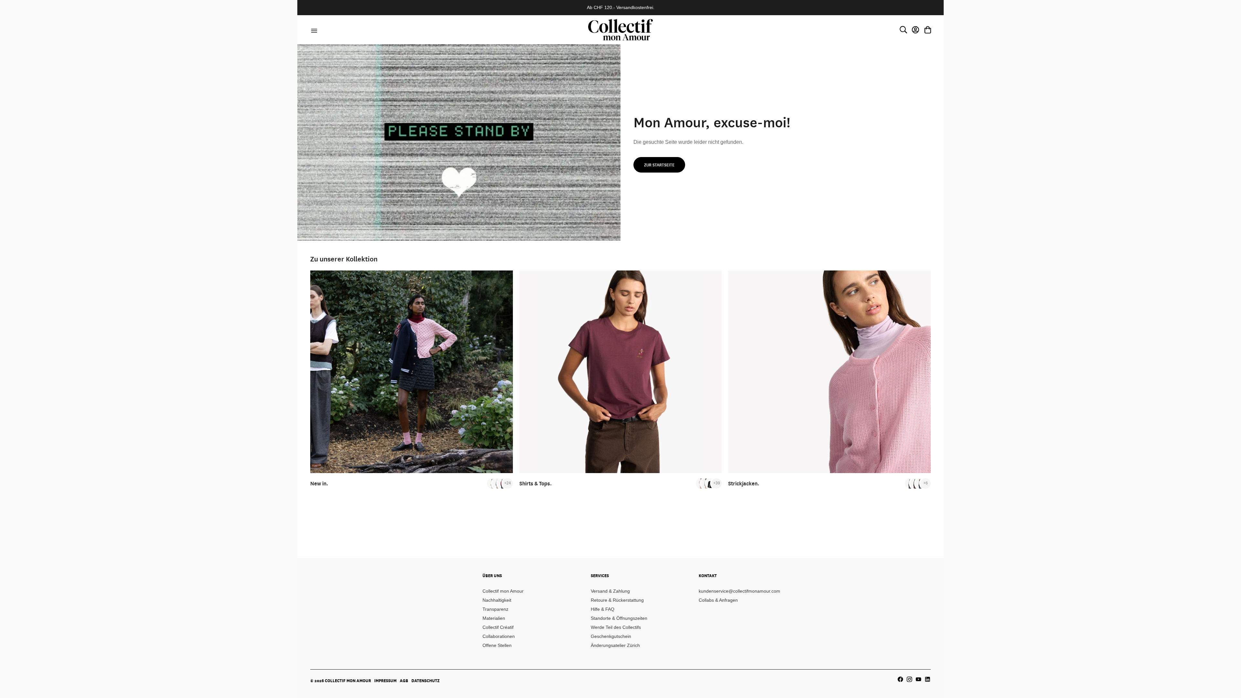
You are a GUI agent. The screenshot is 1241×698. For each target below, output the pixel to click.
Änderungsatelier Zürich (615, 645)
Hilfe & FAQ (602, 609)
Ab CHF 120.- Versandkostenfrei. (620, 7)
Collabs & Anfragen (718, 600)
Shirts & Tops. (535, 483)
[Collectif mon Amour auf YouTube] (918, 679)
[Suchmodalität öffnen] (903, 30)
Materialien (494, 618)
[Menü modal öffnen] (313, 30)
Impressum (385, 680)
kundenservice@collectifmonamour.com (739, 591)
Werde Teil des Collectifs (616, 627)
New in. (319, 483)
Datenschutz (425, 680)
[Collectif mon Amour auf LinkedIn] (927, 679)
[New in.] (411, 371)
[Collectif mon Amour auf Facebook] (900, 679)
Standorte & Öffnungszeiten (619, 618)
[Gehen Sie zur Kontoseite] (915, 30)
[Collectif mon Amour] (620, 29)
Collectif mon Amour (503, 591)
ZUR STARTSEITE (659, 165)
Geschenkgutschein (611, 636)
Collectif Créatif (498, 627)
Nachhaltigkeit (497, 600)
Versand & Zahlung (610, 591)
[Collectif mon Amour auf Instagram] (909, 679)
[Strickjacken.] (829, 371)
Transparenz (495, 609)
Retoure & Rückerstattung (617, 600)
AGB (404, 680)
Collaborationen (499, 636)
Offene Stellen (497, 645)
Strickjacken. (743, 483)
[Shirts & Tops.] (620, 371)
